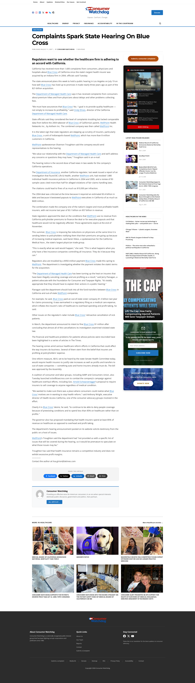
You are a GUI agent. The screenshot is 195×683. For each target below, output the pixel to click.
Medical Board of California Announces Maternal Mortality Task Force (149, 145)
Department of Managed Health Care (53, 94)
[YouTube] (47, 13)
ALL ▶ (157, 70)
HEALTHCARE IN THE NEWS (136, 217)
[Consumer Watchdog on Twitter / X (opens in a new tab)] (128, 636)
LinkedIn (79, 476)
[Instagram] (36, 13)
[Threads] (53, 13)
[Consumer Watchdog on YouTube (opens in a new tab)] (132, 636)
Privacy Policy (115, 661)
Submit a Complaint (83, 651)
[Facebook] (33, 13)
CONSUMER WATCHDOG (66, 49)
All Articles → (54, 502)
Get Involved (81, 2)
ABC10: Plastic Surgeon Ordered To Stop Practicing (139, 238)
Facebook (51, 476)
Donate (83, 661)
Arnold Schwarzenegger (84, 381)
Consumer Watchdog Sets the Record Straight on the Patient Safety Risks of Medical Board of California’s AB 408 (149, 198)
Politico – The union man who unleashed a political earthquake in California (140, 247)
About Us (79, 636)
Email (92, 476)
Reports (79, 643)
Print (103, 476)
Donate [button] (157, 12)
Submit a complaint (57, 661)
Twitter (65, 476)
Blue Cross (52, 72)
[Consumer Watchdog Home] (97, 620)
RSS (104, 661)
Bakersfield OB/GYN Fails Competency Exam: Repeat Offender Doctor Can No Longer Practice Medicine (148, 170)
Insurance (89, 23)
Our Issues (70, 2)
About (42, 2)
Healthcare (52, 23)
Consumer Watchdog (57, 491)
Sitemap (94, 661)
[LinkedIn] (40, 13)
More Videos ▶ (143, 127)
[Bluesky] (50, 13)
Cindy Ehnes (80, 110)
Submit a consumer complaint (143, 59)
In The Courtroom (124, 23)
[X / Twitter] (43, 13)
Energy (65, 23)
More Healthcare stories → (153, 523)
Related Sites (60, 2)
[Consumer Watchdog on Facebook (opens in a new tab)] (124, 636)
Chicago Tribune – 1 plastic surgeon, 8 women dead (141, 230)
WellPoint (104, 122)
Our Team (79, 640)
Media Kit (73, 661)
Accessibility (129, 661)
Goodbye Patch (144, 156)
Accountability (105, 23)
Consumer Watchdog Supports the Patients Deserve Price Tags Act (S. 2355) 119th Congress (150, 184)
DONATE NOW (143, 383)
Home (35, 2)
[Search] (160, 23)
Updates (50, 2)
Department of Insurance (48, 172)
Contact (79, 647)
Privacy (76, 23)
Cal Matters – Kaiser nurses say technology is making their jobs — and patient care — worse (142, 222)
